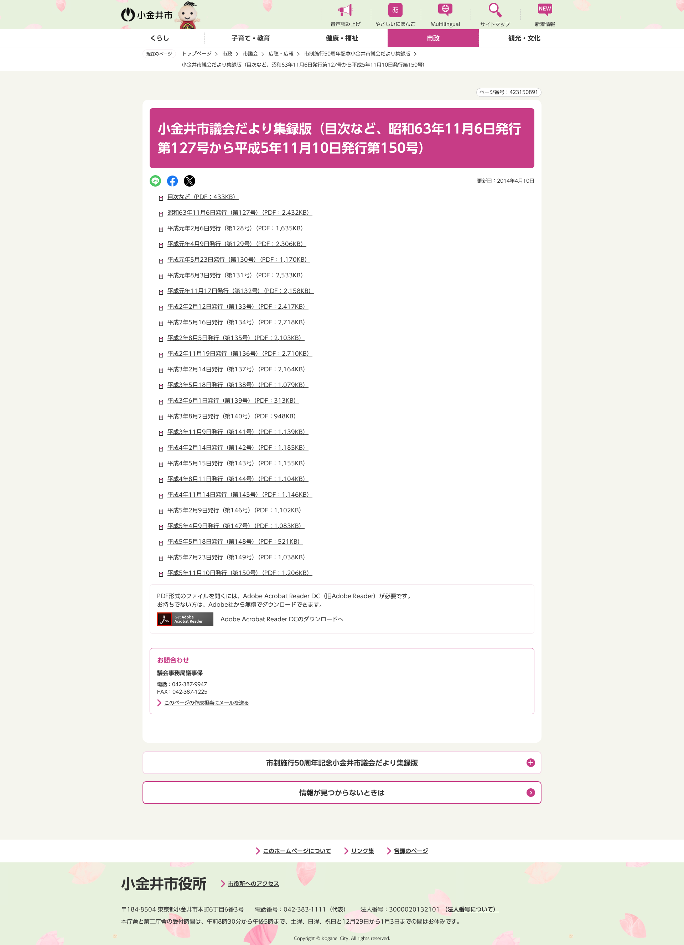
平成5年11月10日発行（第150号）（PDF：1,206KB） (239, 573)
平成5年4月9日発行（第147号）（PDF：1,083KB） (236, 526)
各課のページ (411, 851)
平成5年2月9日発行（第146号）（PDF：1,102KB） (236, 510)
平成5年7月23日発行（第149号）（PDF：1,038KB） (238, 557)
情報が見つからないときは (342, 792)
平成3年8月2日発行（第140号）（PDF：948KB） (233, 416)
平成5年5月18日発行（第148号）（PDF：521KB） (235, 541)
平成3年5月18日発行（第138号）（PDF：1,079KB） (238, 385)
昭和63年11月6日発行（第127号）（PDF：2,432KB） (239, 212)
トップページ (197, 53)
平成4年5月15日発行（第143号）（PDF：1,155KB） (238, 463)
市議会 (250, 53)
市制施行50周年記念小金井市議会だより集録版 (357, 53)
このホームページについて (297, 851)
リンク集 (362, 851)
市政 (433, 38)
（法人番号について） (470, 909)
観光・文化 (524, 38)
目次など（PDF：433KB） (203, 197)
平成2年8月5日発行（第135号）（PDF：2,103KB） (236, 338)
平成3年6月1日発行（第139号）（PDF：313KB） (233, 400)
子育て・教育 (251, 38)
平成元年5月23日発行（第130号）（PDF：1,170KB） (238, 259)
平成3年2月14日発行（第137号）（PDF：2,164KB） (238, 369)
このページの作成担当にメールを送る (206, 702)
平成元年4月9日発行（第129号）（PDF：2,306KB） (236, 244)
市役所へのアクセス (253, 884)
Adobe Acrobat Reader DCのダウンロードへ (282, 619)
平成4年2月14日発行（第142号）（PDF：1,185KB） (238, 447)
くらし (159, 38)
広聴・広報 (281, 53)
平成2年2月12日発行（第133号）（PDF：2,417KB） (238, 306)
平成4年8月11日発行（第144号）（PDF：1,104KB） (238, 479)
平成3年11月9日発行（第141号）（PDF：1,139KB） (238, 432)
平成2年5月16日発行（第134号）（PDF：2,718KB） (238, 322)
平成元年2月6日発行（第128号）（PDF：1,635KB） (236, 228)
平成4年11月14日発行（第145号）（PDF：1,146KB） (239, 494)
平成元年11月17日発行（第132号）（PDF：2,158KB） (240, 291)
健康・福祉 (342, 38)
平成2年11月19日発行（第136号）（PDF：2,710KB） (239, 353)
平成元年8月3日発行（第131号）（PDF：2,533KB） (236, 275)
